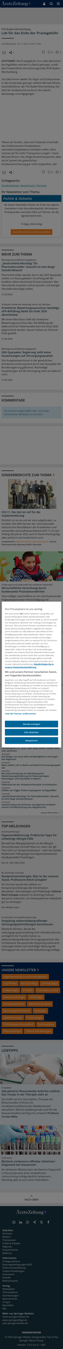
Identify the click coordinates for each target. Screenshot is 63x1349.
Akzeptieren (31, 740)
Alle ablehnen (31, 732)
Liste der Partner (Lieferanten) (20, 713)
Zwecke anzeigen (31, 724)
